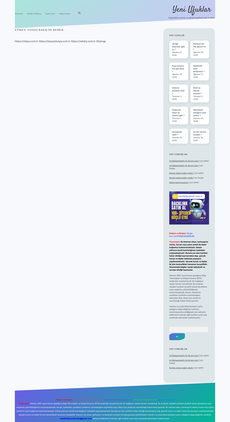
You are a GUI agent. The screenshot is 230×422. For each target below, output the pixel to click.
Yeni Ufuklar (192, 9)
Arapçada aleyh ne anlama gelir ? (178, 113)
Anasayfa (19, 13)
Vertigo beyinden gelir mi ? (178, 47)
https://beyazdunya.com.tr (54, 41)
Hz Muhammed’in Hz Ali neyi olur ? (184, 161)
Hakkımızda (64, 13)
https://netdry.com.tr (83, 41)
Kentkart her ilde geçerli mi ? (199, 47)
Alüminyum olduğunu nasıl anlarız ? (199, 113)
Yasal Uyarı (50, 13)
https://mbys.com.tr (26, 41)
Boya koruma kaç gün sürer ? (178, 69)
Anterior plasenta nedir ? (178, 91)
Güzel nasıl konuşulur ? (179, 182)
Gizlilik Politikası (34, 13)
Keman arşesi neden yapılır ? (181, 173)
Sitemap (101, 41)
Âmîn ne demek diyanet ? (197, 91)
